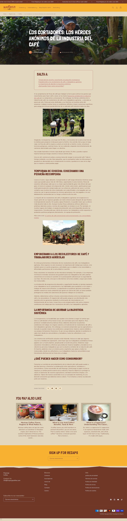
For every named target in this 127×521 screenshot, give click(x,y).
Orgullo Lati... (12, 14)
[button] (22, 7)
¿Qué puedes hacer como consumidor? (51, 86)
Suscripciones (48, 478)
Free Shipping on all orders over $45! (42, 2)
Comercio (47, 475)
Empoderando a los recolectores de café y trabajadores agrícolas (60, 82)
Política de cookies (90, 491)
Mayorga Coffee (108, 514)
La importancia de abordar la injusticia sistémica (55, 84)
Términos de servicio (91, 478)
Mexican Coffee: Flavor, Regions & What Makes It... (31, 423)
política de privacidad (91, 475)
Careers (46, 491)
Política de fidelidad (91, 481)
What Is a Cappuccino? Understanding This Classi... (96, 423)
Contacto (47, 487)
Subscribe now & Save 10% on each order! (74, 2)
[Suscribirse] (77, 459)
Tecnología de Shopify (118, 514)
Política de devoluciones (92, 487)
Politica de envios (90, 484)
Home (4, 14)
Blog (45, 484)
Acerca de (47, 481)
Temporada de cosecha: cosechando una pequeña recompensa (59, 80)
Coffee (20, 14)
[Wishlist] (1, 519)
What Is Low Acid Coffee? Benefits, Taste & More (63, 423)
